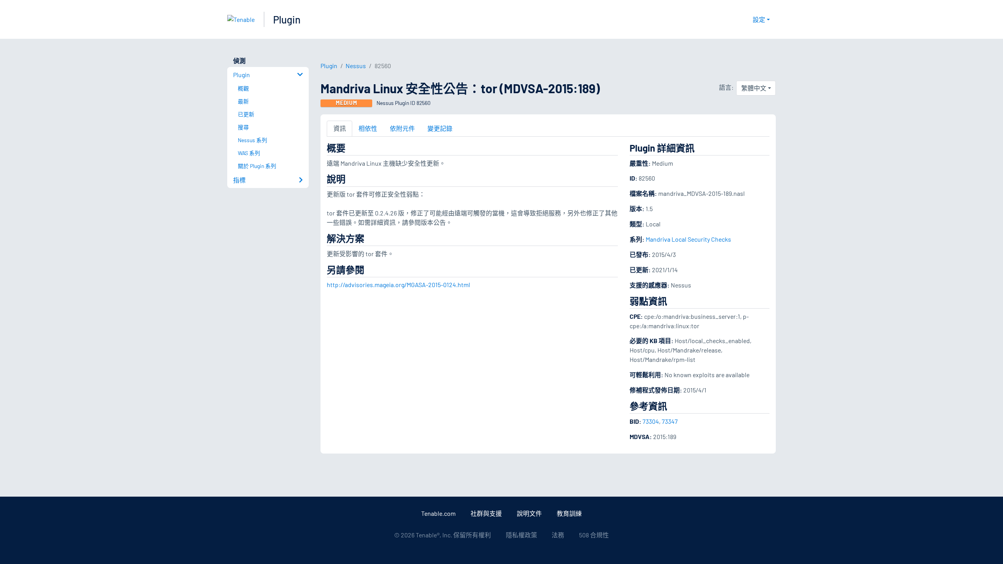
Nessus (356, 65)
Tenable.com (438, 513)
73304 (651, 421)
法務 (558, 535)
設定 (759, 19)
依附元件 (402, 128)
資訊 (339, 128)
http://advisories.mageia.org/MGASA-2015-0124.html (398, 284)
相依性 (367, 128)
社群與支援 (486, 513)
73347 (670, 421)
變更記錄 (440, 128)
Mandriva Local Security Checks (688, 239)
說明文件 (529, 513)
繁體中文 (753, 88)
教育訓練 (569, 513)
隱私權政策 (521, 535)
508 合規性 (594, 535)
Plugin (287, 19)
